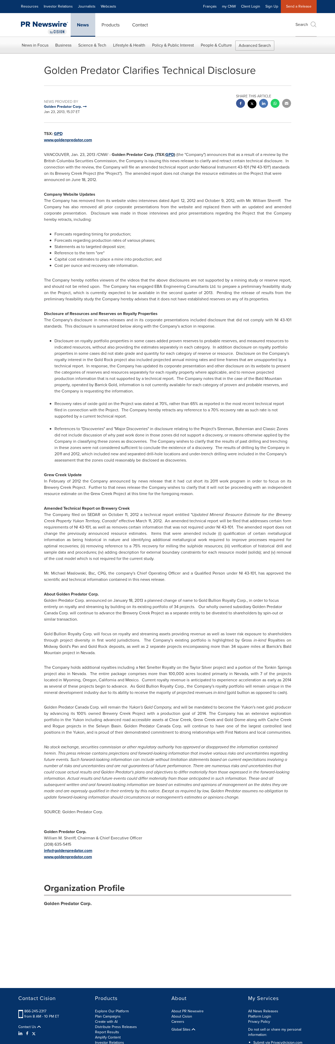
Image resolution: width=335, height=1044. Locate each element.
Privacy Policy (259, 1021)
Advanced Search (255, 45)
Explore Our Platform (112, 1011)
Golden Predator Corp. (68, 903)
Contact (140, 24)
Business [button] (63, 45)
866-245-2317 (35, 1011)
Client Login (250, 6)
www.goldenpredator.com (68, 140)
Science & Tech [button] (92, 45)
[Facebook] (27, 1033)
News (83, 24)
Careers (177, 1021)
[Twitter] (34, 1033)
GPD (58, 134)
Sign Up (271, 6)
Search (301, 24)
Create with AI (106, 1021)
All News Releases (263, 1011)
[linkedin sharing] (263, 104)
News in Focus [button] (35, 45)
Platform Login (259, 1016)
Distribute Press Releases (116, 1027)
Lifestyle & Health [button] (129, 45)
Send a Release (298, 6)
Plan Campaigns (108, 1016)
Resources (29, 6)
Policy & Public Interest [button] (173, 45)
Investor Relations (58, 6)
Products (111, 24)
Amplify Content (108, 1037)
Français (210, 6)
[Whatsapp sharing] (275, 104)
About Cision (181, 1016)
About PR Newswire (187, 1011)
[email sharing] (286, 104)
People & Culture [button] (216, 45)
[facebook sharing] (240, 104)
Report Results (107, 1032)
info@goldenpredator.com (68, 850)
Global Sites (181, 1029)
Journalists (87, 6)
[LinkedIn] (21, 1033)
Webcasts (108, 6)
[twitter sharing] (252, 104)
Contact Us (27, 1027)
